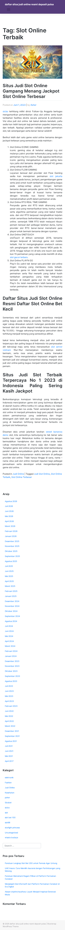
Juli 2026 (9, 506)
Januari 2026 (11, 536)
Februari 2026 (11, 531)
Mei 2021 (9, 756)
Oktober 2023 (11, 671)
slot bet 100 (10, 817)
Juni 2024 (9, 631)
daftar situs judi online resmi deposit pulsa (29, 4)
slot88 (7, 822)
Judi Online (18, 473)
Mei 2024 (9, 636)
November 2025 (12, 546)
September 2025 (12, 556)
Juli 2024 (9, 626)
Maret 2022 (10, 726)
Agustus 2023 (11, 681)
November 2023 (12, 666)
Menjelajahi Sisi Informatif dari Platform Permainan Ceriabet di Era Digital (32, 885)
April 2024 (9, 641)
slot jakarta (56, 176)
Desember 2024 (12, 601)
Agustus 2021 (11, 741)
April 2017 (9, 761)
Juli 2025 (9, 566)
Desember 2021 (12, 731)
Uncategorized (11, 833)
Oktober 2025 (11, 551)
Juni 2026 (9, 511)
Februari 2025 (11, 591)
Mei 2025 (9, 576)
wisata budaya (11, 837)
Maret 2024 (10, 646)
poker (7, 797)
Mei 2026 (9, 516)
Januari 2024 (11, 656)
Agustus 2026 (11, 501)
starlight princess (12, 827)
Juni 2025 (9, 571)
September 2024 (12, 616)
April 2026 (9, 521)
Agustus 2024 (11, 621)
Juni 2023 (9, 691)
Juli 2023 (9, 686)
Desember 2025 (12, 541)
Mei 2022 (9, 716)
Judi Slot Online (42, 473)
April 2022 (9, 721)
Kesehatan (9, 793)
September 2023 (12, 676)
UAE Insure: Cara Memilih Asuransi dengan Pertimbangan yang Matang (32, 869)
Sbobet (8, 802)
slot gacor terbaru (19, 257)
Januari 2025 (10, 596)
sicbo (5, 111)
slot (6, 813)
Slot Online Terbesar (21, 477)
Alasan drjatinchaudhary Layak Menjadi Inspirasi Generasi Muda (30, 893)
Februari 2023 (11, 706)
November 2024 (12, 606)
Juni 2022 (9, 711)
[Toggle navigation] (8, 9)
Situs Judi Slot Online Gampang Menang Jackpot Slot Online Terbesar (31, 91)
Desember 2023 (12, 661)
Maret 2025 (10, 586)
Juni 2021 (9, 751)
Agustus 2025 (11, 561)
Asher (33, 105)
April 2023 (9, 701)
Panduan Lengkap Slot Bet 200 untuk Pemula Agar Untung (31, 863)
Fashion (8, 782)
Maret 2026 (10, 526)
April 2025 (9, 581)
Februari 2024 (11, 651)
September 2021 (12, 736)
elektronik (9, 777)
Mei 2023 (9, 696)
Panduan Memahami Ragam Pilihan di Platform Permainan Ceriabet (30, 877)
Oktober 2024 (11, 611)
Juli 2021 (9, 746)
